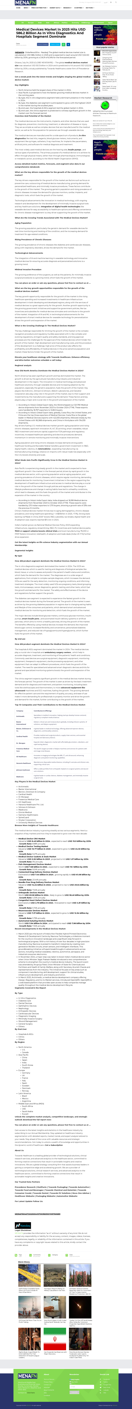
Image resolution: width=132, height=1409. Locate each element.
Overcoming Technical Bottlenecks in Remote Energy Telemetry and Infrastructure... (104, 130)
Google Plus (107, 1385)
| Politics (64, 23)
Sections (89, 8)
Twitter (105, 1382)
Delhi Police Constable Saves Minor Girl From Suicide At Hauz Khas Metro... (29, 1290)
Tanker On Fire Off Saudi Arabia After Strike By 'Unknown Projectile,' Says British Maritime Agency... (80, 1323)
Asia (48, 23)
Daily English (75, 1379)
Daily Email (106, 1387)
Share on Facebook (43, 44)
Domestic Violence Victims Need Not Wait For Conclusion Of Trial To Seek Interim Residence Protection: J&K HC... (80, 1291)
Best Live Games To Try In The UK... (103, 120)
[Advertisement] (66, 15)
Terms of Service (49, 1379)
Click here (31, 1393)
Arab (40, 23)
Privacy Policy (48, 1382)
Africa (56, 23)
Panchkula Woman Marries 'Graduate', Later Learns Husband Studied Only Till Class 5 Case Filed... (79, 1354)
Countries (78, 8)
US (20, 23)
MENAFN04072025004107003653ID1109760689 (37, 1214)
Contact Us (47, 1385)
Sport (109, 23)
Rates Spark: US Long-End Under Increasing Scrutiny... (109, 88)
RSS (104, 1393)
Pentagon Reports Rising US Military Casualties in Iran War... (55, 1289)
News (26, 8)
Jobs (45, 1393)
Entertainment (95, 23)
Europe (31, 23)
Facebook (106, 1379)
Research (67, 8)
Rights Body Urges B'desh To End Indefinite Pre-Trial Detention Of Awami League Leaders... (29, 1354)
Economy (75, 23)
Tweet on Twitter (55, 44)
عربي (106, 2)
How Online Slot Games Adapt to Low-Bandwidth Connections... (104, 124)
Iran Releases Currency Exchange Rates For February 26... (109, 68)
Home (18, 8)
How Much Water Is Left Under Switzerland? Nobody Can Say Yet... (55, 1322)
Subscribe (74, 1392)
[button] (111, 2)
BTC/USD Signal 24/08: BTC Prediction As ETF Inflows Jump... (109, 52)
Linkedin (106, 1390)
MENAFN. (28, 1405)
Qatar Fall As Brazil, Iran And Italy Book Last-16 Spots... (109, 81)
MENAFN (19, 52)
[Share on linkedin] (68, 44)
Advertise (47, 1387)
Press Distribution (38, 8)
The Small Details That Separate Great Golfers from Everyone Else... (104, 135)
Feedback (47, 1395)
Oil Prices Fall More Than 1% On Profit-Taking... (108, 74)
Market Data (55, 8)
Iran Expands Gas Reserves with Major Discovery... (55, 1353)
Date (18, 44)
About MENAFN (49, 1390)
